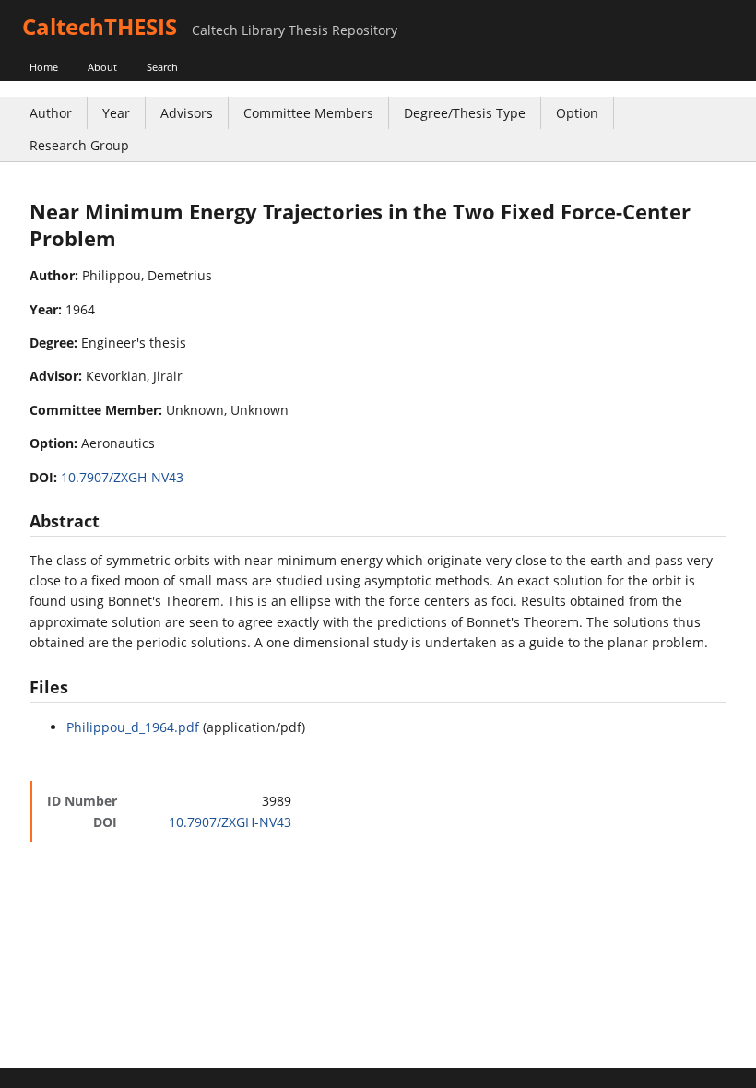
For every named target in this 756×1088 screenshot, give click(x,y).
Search (162, 67)
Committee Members (308, 113)
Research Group (79, 145)
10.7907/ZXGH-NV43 (122, 477)
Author (51, 113)
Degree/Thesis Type (465, 113)
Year (116, 113)
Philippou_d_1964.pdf (132, 727)
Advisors (186, 113)
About (102, 67)
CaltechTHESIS (99, 26)
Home (44, 67)
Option (577, 113)
